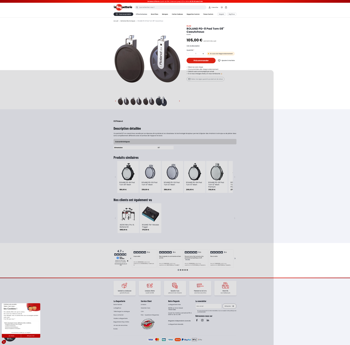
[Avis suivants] (235, 258)
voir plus (187, 259)
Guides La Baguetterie (121, 318)
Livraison (143, 304)
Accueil (116, 21)
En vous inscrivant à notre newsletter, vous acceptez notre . (216, 311)
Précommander (201, 60)
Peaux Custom (208, 14)
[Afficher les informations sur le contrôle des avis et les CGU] (127, 261)
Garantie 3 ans (145, 308)
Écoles (116, 329)
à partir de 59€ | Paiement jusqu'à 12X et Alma (175, 1)
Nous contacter (119, 315)
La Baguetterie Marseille (175, 324)
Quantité (190, 50)
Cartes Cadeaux (177, 14)
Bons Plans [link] (154, 14)
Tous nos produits (125, 14)
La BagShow (117, 308)
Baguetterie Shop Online (121, 322)
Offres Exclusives (141, 14)
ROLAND (189, 26)
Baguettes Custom (193, 14)
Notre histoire (118, 304)
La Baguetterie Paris (174, 304)
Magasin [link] (221, 14)
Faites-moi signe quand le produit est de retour (207, 79)
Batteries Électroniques (128, 21)
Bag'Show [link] (232, 14)
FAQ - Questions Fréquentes (150, 315)
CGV (142, 311)
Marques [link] (165, 14)
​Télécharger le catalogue (122, 311)
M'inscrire (228, 306)
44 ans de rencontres (120, 325)
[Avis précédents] (130, 258)
